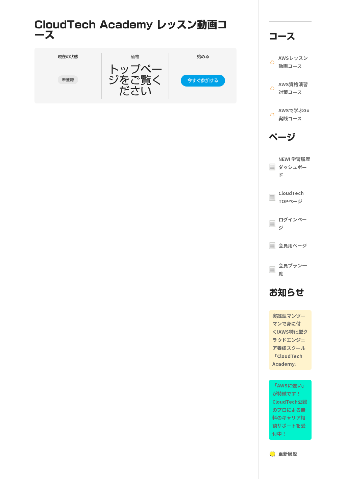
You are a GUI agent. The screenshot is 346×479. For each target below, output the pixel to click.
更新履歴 (287, 453)
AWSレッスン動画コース (293, 61)
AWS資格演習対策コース (293, 88)
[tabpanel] (135, 113)
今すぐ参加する (203, 80)
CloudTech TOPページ (291, 197)
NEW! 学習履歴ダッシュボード (294, 166)
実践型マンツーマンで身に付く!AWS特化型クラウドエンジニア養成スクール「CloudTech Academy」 (290, 339)
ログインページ (292, 223)
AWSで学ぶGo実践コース (294, 114)
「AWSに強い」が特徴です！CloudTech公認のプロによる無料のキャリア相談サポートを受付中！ (289, 409)
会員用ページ (292, 245)
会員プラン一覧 (292, 269)
